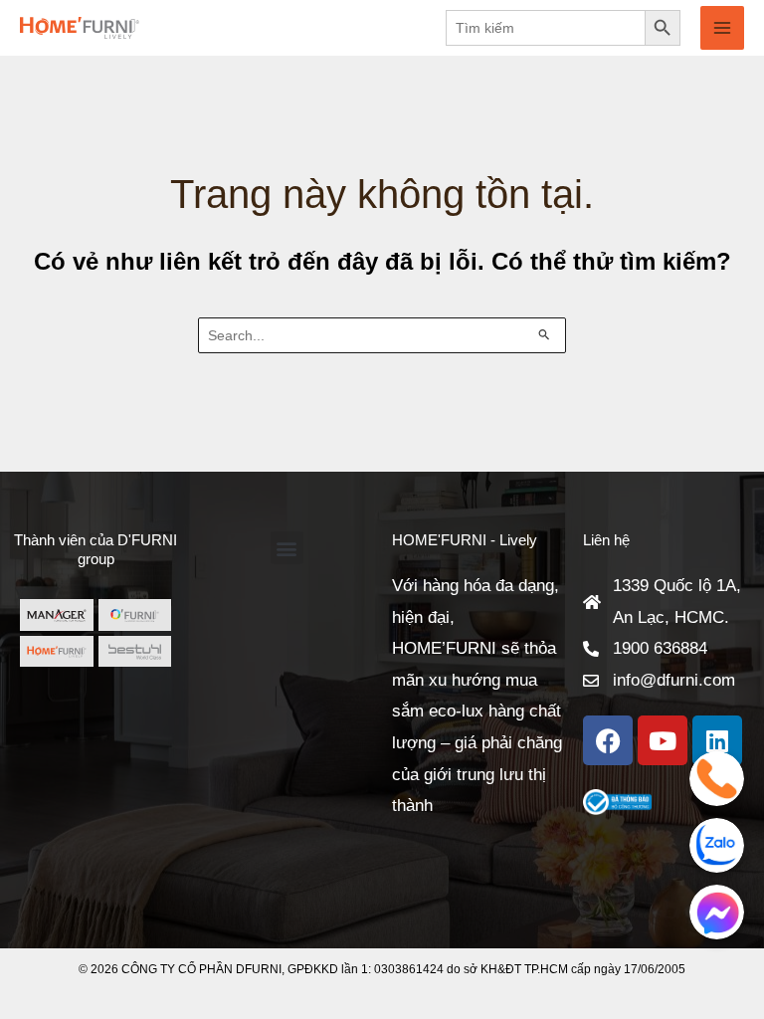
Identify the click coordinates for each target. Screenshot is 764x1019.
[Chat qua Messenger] (716, 912)
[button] (287, 547)
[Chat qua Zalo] (716, 845)
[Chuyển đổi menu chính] (722, 28)
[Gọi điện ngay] (716, 778)
